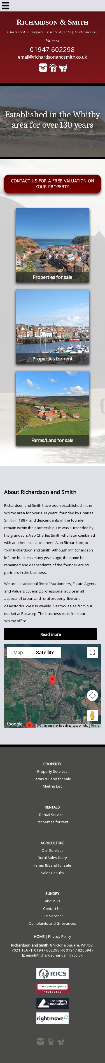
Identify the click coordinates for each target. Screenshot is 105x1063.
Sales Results (52, 872)
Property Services (52, 771)
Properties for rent (52, 821)
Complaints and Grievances (52, 923)
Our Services (52, 850)
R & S (52, 22)
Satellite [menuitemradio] (45, 652)
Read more (50, 634)
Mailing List (52, 786)
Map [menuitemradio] (18, 652)
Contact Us (52, 908)
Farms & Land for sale (52, 778)
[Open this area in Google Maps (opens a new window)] (15, 724)
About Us (52, 900)
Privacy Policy (59, 936)
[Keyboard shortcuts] (39, 726)
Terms (95, 725)
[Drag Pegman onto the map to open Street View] (92, 715)
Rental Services (52, 814)
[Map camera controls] (92, 695)
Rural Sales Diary (52, 857)
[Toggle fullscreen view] (92, 652)
